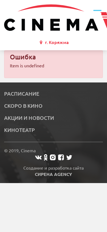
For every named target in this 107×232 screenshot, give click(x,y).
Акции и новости (29, 118)
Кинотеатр (19, 130)
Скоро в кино (23, 106)
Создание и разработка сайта (53, 171)
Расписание (21, 94)
